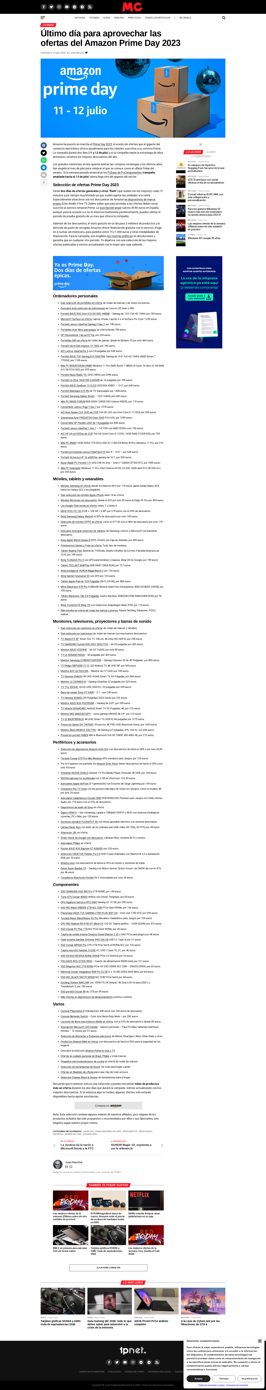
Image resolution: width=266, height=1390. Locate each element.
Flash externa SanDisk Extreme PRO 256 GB (84, 939)
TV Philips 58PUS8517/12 (75, 665)
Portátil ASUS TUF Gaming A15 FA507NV (83, 356)
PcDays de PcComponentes (125, 172)
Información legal (159, 1371)
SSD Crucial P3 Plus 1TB (74, 929)
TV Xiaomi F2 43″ (70, 638)
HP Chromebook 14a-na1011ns (77, 335)
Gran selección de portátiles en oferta (81, 303)
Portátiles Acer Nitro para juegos (78, 329)
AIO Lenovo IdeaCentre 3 (74, 351)
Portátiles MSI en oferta (74, 340)
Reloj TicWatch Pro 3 (72, 560)
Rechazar (224, 1379)
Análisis (119, 17)
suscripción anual (110, 207)
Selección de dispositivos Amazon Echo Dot (84, 749)
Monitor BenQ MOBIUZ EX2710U (78, 730)
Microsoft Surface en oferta (76, 319)
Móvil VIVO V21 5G (71, 511)
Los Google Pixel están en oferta (79, 505)
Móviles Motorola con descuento (79, 500)
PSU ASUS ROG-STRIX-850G (76, 961)
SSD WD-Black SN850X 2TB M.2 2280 (81, 907)
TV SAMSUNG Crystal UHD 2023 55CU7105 (84, 644)
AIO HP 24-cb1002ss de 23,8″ (77, 433)
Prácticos (134, 17)
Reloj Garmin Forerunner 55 (75, 576)
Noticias (80, 17)
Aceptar (198, 1379)
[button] (259, 1340)
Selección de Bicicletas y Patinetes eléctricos (86, 1036)
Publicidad (114, 1371)
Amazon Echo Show (107, 763)
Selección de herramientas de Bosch (80, 1066)
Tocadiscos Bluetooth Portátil (77, 877)
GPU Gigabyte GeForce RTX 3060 (79, 902)
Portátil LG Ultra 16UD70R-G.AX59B (80, 380)
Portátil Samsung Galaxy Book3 (78, 396)
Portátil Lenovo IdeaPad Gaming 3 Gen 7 (83, 324)
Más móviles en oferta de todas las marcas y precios (89, 610)
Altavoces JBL (69, 832)
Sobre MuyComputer (91, 1371)
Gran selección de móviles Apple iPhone (82, 495)
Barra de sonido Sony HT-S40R (77, 692)
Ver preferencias (249, 1379)
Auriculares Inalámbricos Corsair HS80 (81, 798)
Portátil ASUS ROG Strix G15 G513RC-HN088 (85, 313)
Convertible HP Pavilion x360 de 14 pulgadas (85, 422)
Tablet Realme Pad (71, 550)
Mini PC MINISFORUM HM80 (76, 365)
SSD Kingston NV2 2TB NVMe (77, 966)
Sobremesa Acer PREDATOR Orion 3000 (82, 417)
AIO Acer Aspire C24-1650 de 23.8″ (80, 412)
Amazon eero (68, 863)
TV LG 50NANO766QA (73, 654)
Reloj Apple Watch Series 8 (75, 540)
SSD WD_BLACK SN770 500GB (78, 977)
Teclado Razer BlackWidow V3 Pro (79, 918)
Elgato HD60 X (69, 812)
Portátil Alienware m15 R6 (75, 390)
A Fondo (94, 17)
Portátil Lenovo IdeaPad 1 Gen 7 (78, 428)
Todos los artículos (157, 17)
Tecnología (90, 1134)
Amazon (89, 1131)
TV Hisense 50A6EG (71, 697)
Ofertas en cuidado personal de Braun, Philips (85, 1056)
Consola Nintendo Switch (74, 1016)
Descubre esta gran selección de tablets (83, 530)
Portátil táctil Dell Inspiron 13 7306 (80, 345)
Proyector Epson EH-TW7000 (77, 724)
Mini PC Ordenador (71, 468)
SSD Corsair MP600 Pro (74, 945)
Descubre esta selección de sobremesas (83, 308)
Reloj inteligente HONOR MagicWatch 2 (82, 570)
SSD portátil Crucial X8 (73, 991)
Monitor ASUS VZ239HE (74, 649)
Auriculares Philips (70, 843)
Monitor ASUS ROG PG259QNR (77, 703)
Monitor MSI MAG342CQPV (76, 713)
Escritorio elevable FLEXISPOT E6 (79, 821)
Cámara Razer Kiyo (71, 827)
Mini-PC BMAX (69, 442)
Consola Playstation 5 (72, 1011)
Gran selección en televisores (77, 633)
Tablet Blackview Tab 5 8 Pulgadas (80, 596)
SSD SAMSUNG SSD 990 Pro (76, 891)
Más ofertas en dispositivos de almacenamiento (87, 997)
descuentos (130, 1131)
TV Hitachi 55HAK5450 (73, 708)
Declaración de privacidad (237, 1385)
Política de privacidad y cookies (212, 1385)
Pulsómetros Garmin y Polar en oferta (81, 545)
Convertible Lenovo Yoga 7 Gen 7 (78, 406)
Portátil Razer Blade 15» (74, 374)
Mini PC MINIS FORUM (73, 401)
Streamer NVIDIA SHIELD (75, 772)
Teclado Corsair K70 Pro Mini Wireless (81, 758)
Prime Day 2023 (102, 144)
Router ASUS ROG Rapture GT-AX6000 (82, 848)
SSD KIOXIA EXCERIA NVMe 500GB (80, 955)
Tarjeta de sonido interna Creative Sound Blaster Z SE (90, 934)
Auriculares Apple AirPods (75, 783)
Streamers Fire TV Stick (74, 788)
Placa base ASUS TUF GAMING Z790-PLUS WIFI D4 (89, 913)
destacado (146, 1131)
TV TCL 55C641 (69, 687)
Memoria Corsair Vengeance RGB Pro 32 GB (84, 971)
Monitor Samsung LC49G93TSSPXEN (81, 660)
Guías (106, 17)
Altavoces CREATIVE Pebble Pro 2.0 (80, 854)
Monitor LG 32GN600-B (73, 681)
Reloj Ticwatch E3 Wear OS (75, 605)
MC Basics (185, 17)
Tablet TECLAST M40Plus (75, 565)
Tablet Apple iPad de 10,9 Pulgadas (80, 581)
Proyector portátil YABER (74, 735)
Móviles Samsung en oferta (75, 485)
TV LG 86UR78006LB (72, 719)
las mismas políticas (120, 236)
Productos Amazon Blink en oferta (79, 1041)
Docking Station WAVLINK (75, 982)
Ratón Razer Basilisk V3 (73, 868)
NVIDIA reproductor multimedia (78, 778)
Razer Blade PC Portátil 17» (76, 462)
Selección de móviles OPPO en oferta (81, 521)
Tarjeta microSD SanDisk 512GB (78, 950)
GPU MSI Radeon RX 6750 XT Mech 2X (82, 923)
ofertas (58, 1134)
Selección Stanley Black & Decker (79, 1077)
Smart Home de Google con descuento (82, 837)
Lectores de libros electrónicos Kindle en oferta (87, 1021)
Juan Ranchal (77, 53)
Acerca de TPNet (134, 1371)
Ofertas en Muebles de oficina (77, 1072)
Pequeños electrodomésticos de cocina (82, 1061)
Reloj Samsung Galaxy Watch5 (77, 516)
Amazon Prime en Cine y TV (100, 1050)
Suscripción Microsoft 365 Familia (79, 1027)
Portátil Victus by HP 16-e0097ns (79, 457)
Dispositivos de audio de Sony (77, 807)
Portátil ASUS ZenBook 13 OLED (78, 385)
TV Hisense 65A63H (72, 676)
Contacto (181, 1371)
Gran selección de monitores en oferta (81, 628)
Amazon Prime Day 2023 (108, 1131)
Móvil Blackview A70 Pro (74, 586)
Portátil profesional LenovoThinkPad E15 (83, 452)
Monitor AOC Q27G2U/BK (74, 671)
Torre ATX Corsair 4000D (74, 896)
